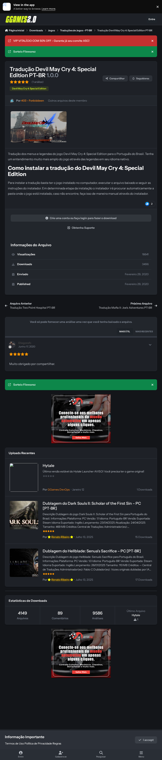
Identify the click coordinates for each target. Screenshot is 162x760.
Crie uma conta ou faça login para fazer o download (83, 218)
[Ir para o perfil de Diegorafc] (12, 344)
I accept (148, 740)
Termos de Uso (14, 743)
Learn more (7, 7)
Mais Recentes (144, 331)
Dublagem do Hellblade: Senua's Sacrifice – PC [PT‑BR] (92, 551)
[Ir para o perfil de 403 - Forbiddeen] (12, 101)
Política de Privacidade (38, 743)
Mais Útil (124, 331)
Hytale (48, 465)
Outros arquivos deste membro (67, 100)
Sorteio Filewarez (24, 51)
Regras (57, 743)
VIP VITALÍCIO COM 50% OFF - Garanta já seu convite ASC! (51, 41)
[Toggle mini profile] (150, 344)
